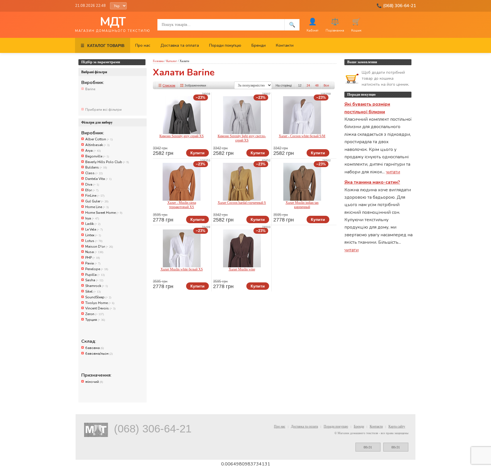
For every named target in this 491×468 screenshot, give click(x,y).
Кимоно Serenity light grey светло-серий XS (242, 138)
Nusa (94, 252)
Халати (184, 61)
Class (94, 173)
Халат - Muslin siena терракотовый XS (181, 205)
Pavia (92, 263)
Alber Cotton (99, 139)
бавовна (94, 348)
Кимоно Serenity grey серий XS (181, 136)
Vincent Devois (100, 308)
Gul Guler (96, 201)
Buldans (96, 167)
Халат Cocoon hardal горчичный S (242, 203)
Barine (90, 89)
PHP (92, 257)
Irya (92, 218)
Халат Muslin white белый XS (182, 269)
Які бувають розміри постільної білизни (367, 108)
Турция (95, 319)
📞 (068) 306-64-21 (396, 6)
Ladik (92, 223)
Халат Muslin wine (242, 269)
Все (326, 85)
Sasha (94, 280)
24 (308, 85)
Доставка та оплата (180, 45)
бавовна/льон (99, 353)
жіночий (94, 381)
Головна (158, 61)
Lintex (93, 235)
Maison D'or (99, 246)
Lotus (93, 241)
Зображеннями (195, 85)
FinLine (94, 195)
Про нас (142, 45)
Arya (93, 150)
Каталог (171, 61)
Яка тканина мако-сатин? (372, 182)
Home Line (97, 207)
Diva (92, 184)
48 (317, 85)
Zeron (94, 314)
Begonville (97, 156)
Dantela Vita (98, 178)
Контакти (285, 45)
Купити (197, 153)
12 (299, 85)
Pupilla (95, 274)
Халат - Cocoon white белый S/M (302, 136)
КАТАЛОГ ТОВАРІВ (102, 45)
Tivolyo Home (99, 303)
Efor (91, 190)
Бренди (258, 45)
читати (393, 172)
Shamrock (96, 286)
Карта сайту (396, 426)
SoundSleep (98, 297)
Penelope (96, 269)
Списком (169, 85)
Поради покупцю (225, 45)
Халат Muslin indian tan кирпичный (302, 205)
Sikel (93, 291)
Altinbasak (97, 145)
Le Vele (94, 229)
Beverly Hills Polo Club (107, 162)
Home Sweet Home (103, 212)
